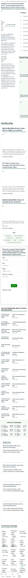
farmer (15, 240)
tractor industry (8, 235)
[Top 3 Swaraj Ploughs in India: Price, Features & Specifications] (13, 494)
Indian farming (19, 237)
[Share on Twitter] (10, 26)
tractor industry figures (18, 235)
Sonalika (3, 39)
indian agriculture (7, 240)
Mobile (4, 268)
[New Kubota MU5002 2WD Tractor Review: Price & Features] (13, 455)
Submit (14, 285)
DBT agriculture (16, 345)
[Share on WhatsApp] (12, 26)
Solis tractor (21, 240)
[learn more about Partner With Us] (25, 574)
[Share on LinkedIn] (8, 26)
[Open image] (8, 14)
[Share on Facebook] (6, 26)
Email (3, 263)
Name (3, 257)
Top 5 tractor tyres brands (19, 369)
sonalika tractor (10, 237)
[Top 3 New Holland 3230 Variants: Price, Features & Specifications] (13, 513)
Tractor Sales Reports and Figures (14, 242)
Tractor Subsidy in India (18, 392)
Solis (8, 39)
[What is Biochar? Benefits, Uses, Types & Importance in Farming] (13, 475)
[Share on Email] (15, 26)
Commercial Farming (17, 338)
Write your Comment (7, 274)
